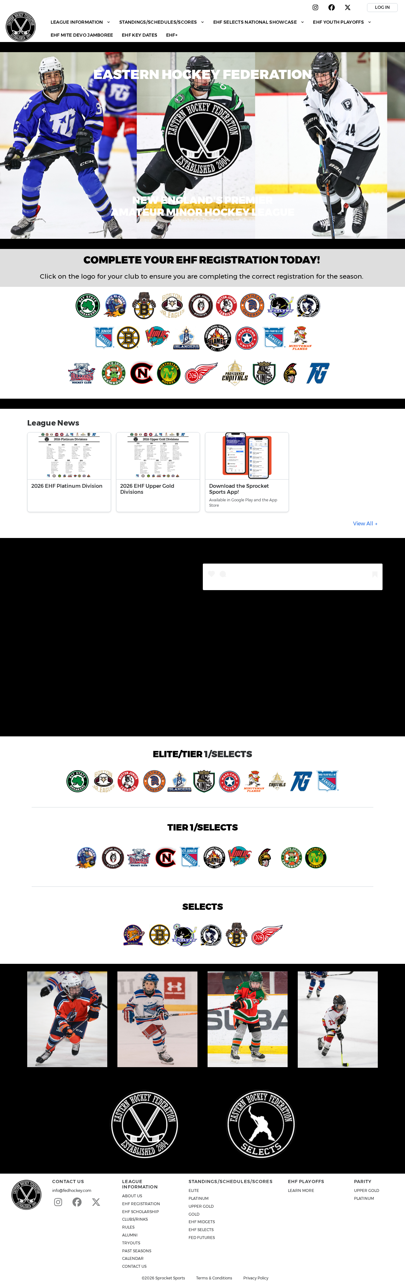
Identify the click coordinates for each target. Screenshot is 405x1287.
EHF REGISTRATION (141, 1203)
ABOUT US (132, 1195)
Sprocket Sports (170, 1278)
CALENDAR (133, 1258)
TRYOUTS (131, 1243)
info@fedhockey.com (71, 1190)
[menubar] (223, 28)
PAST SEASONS (136, 1250)
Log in (382, 7)
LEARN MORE (301, 1190)
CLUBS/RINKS (135, 1219)
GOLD (194, 1214)
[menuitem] (80, 21)
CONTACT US (134, 1266)
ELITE (194, 1190)
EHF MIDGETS (202, 1221)
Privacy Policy (255, 1278)
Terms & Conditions (214, 1278)
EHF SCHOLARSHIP (140, 1211)
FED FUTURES (202, 1237)
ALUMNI (130, 1235)
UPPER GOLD (201, 1206)
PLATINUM (199, 1198)
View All (364, 524)
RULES (128, 1227)
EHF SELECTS (201, 1229)
